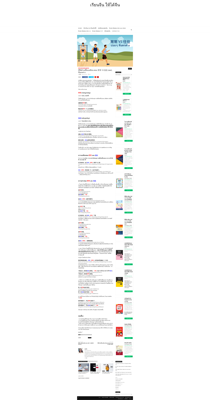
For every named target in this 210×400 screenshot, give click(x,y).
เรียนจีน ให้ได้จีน (127, 324)
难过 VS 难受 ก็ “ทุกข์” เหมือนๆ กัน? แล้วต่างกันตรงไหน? (123, 372)
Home (80, 28)
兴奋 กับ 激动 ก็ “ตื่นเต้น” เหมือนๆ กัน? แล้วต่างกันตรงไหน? (123, 370)
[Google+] (86, 358)
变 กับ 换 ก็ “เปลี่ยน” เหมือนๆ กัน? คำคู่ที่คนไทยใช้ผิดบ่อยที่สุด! (123, 367)
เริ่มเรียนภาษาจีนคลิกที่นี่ (89, 28)
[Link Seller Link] (119, 86)
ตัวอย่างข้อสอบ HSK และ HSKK (117, 28)
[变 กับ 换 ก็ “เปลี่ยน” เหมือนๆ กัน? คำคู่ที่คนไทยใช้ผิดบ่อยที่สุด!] (95, 367)
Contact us (115, 31)
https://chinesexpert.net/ (88, 350)
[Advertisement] (105, 18)
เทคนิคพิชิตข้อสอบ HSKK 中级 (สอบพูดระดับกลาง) (128, 245)
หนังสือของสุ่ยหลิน (103, 28)
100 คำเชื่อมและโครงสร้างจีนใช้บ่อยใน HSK (128, 175)
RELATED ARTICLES (83, 361)
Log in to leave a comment (83, 378)
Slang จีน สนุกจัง (127, 342)
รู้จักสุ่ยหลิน (107, 31)
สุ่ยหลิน (80, 74)
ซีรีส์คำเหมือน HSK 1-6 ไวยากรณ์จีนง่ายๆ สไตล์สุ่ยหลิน (128, 198)
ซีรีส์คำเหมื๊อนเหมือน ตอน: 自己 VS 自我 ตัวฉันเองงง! (86, 344)
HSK (81, 68)
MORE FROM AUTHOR (92, 361)
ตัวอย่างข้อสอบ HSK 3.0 (84, 31)
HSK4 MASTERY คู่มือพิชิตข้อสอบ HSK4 (126, 78)
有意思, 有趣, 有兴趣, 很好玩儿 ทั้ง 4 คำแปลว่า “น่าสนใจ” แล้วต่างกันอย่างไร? (123, 375)
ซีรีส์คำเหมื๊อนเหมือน (85, 334)
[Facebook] (85, 358)
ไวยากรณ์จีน (87, 68)
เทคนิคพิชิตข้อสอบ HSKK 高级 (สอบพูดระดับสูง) (128, 272)
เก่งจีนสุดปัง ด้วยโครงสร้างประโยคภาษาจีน (128, 300)
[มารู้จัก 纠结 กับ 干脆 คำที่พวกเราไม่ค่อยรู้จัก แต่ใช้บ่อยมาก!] (83, 367)
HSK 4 (84, 68)
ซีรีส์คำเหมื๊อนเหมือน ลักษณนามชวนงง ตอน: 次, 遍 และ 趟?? (105, 344)
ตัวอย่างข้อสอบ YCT (97, 31)
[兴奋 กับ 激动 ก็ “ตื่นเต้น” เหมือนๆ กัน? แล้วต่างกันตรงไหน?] (107, 367)
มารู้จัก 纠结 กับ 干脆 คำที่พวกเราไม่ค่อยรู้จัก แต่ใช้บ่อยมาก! (123, 364)
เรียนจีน (79, 68)
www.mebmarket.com (126, 82)
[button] (131, 29)
